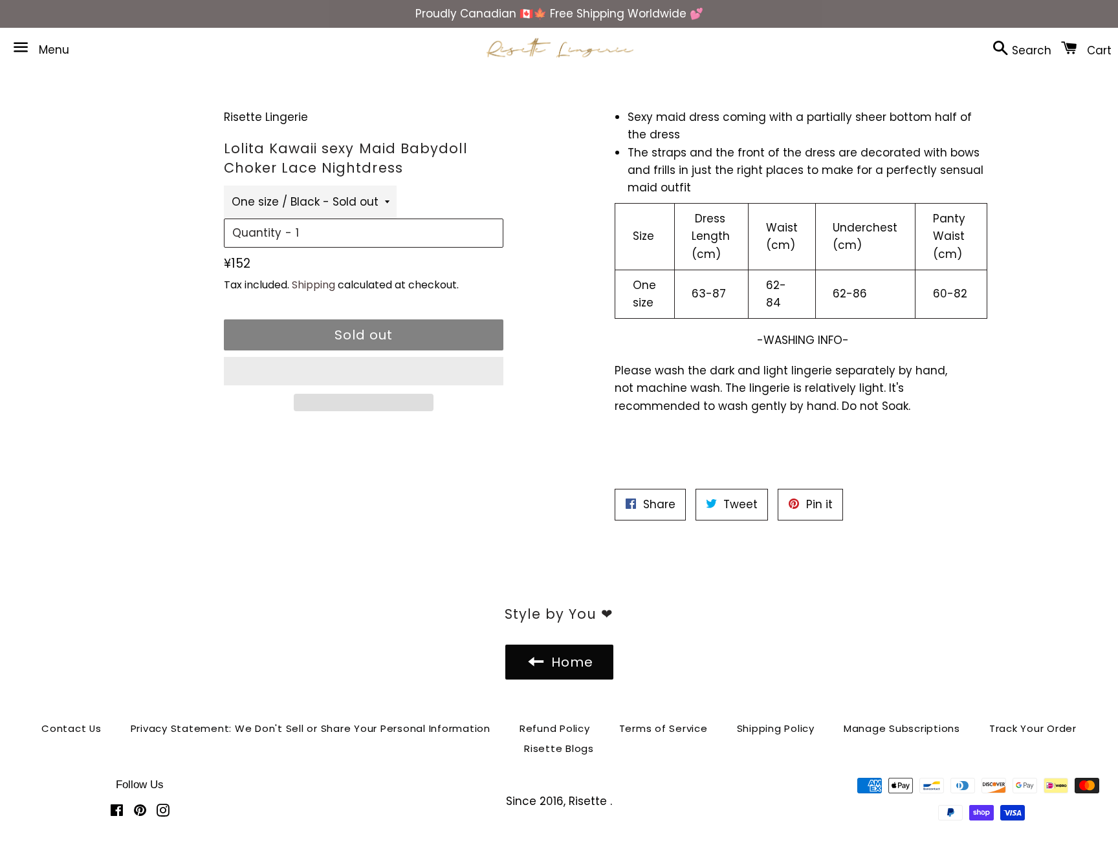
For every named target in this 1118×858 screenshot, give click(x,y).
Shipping (313, 284)
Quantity (256, 233)
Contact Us (71, 728)
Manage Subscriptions (902, 728)
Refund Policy (555, 728)
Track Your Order (1033, 728)
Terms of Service (663, 728)
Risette (589, 801)
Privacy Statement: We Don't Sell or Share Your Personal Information (310, 728)
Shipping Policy (776, 728)
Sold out (363, 335)
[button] (363, 371)
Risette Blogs (559, 748)
